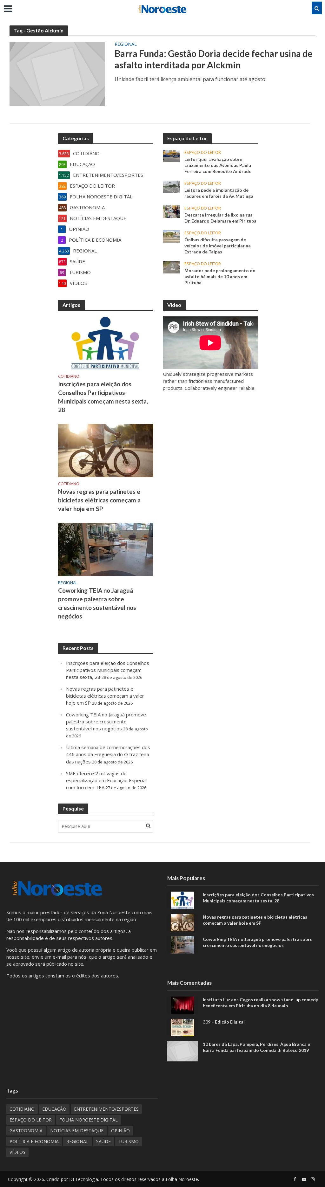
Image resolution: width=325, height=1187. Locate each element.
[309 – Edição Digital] (182, 1027)
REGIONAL (126, 44)
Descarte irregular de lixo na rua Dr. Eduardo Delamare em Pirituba (220, 218)
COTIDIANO (68, 376)
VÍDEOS (17, 1152)
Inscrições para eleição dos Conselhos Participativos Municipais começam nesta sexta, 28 (103, 396)
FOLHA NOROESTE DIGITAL (88, 1120)
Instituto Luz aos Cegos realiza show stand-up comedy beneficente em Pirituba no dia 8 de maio (260, 1002)
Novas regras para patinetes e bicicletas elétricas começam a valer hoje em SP (99, 500)
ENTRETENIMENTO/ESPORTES (106, 1109)
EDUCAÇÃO (54, 1109)
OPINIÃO (120, 1131)
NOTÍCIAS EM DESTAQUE (76, 1131)
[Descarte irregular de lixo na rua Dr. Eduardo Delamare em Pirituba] (171, 211)
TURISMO (128, 1141)
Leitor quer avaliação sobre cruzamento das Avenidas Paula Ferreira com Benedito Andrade (217, 165)
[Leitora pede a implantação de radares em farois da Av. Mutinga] (171, 186)
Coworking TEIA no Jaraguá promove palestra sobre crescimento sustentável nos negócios (97, 603)
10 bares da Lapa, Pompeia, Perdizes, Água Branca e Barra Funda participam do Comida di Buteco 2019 (256, 1047)
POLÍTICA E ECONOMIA (34, 1141)
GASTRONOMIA (26, 1131)
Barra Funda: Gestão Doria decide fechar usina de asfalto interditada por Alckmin (214, 59)
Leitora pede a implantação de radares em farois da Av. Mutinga (218, 193)
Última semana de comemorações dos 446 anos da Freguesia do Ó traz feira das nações (108, 754)
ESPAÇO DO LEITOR (202, 152)
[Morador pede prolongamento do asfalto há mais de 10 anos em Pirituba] (171, 267)
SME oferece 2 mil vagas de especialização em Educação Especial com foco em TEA (106, 780)
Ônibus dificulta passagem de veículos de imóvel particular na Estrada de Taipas (217, 245)
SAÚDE (103, 1141)
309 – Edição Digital (224, 1022)
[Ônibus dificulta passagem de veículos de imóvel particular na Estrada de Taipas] (171, 236)
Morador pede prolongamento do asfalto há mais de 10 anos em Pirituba (219, 276)
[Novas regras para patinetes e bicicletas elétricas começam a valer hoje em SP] (105, 450)
